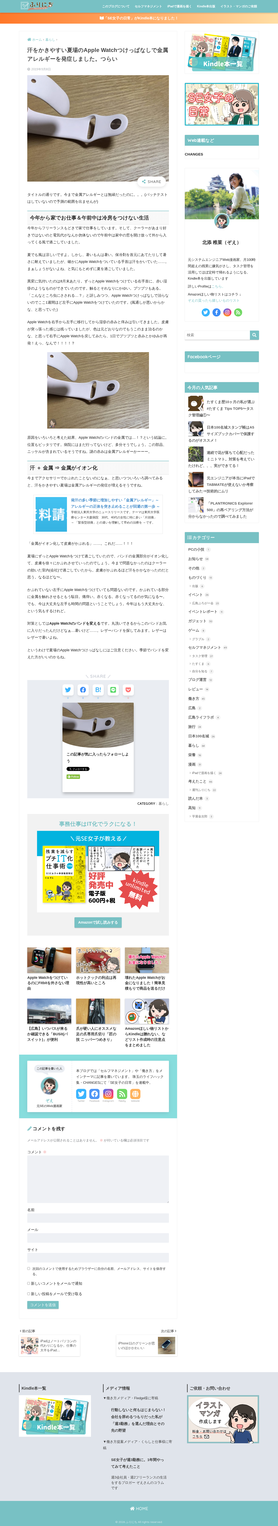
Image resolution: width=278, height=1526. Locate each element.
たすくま (200, 663)
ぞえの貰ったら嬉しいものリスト (214, 300)
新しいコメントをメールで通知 (56, 1283)
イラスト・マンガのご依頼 (238, 6)
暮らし (164, 803)
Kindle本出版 (206, 6)
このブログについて (116, 6)
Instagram (108, 1100)
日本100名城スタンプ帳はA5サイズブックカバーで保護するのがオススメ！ (221, 433)
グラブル (200, 639)
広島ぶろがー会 (205, 603)
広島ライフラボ (203, 717)
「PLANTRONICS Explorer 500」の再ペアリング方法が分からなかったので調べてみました (220, 509)
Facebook (95, 1100)
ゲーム (196, 630)
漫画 (194, 764)
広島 (194, 708)
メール (32, 1230)
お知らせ (198, 559)
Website (135, 1100)
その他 (196, 568)
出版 (197, 586)
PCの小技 (198, 549)
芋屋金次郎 (202, 816)
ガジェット (200, 621)
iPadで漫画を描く (179, 6)
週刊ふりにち (204, 790)
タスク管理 (202, 656)
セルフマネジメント (148, 6)
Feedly (122, 1100)
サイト (32, 1250)
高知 (194, 808)
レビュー (198, 689)
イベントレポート (205, 612)
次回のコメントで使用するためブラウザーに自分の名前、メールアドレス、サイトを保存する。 (99, 1271)
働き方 (196, 699)
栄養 (194, 755)
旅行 (194, 727)
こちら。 (218, 286)
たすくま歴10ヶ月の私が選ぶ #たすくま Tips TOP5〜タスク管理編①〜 (221, 408)
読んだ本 (198, 798)
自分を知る (202, 671)
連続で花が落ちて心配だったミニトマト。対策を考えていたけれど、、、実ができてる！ (221, 459)
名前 (31, 1210)
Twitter (81, 1100)
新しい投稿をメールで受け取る (56, 1294)
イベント (198, 595)
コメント (37, 1152)
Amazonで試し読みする (98, 922)
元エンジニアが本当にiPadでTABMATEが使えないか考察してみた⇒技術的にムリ (221, 484)
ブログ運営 (200, 680)
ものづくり (200, 578)
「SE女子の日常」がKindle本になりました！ (141, 18)
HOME (141, 1508)
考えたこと (200, 781)
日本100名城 (201, 736)
